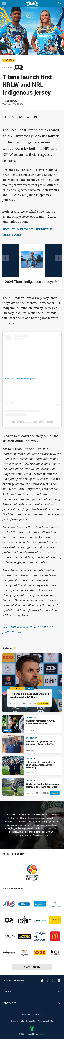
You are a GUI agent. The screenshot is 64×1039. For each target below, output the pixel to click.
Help (22, 1021)
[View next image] (58, 258)
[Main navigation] (4, 3)
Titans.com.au (9, 100)
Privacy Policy (38, 1014)
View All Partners (32, 966)
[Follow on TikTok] (42, 980)
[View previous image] (5, 258)
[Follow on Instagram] (59, 980)
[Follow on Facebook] (48, 980)
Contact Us (30, 1021)
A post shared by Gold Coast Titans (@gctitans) (32, 422)
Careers (14, 1021)
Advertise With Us (45, 1021)
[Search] (60, 3)
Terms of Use (25, 1014)
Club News (8, 60)
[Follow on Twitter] (53, 980)
